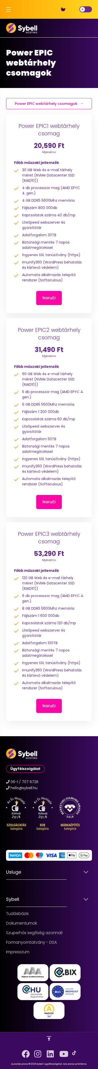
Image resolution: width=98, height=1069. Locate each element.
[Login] (75, 9)
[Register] (71, 9)
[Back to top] (49, 1038)
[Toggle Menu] (7, 9)
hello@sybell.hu (24, 787)
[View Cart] (64, 9)
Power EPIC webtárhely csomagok (46, 103)
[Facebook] (24, 1052)
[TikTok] (74, 1053)
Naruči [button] (49, 298)
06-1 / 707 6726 (24, 781)
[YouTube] (61, 1052)
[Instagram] (36, 1052)
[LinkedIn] (49, 1052)
